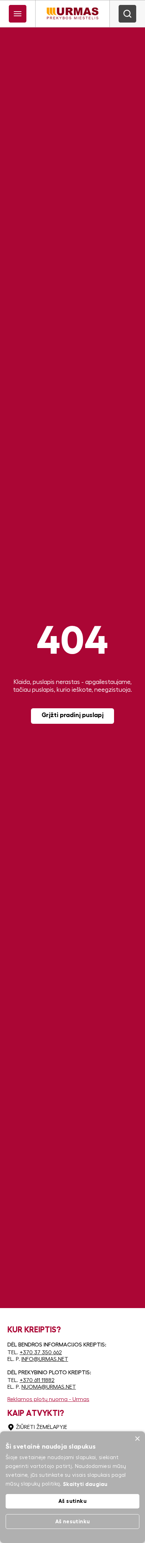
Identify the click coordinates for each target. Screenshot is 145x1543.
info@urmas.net (44, 1359)
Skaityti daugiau (85, 1484)
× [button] (137, 1439)
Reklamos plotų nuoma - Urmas (48, 1399)
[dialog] (72, 1487)
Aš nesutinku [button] (72, 1521)
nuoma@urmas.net (48, 1387)
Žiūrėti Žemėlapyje (41, 1427)
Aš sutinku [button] (72, 1501)
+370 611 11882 (37, 1380)
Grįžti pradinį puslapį (72, 715)
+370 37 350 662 (41, 1352)
